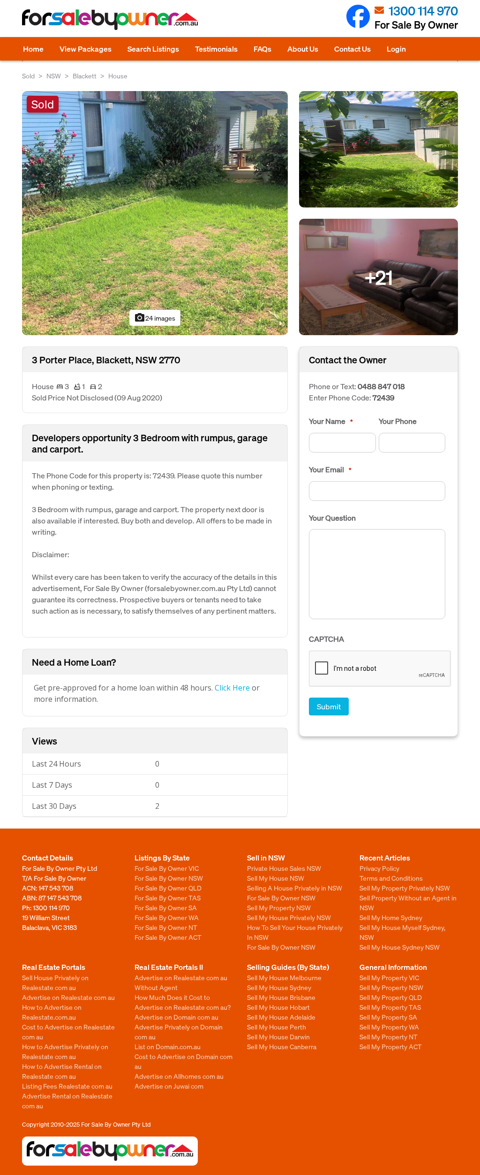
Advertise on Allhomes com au (179, 1076)
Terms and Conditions (391, 878)
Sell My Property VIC (389, 977)
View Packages (86, 49)
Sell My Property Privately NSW (405, 887)
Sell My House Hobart (278, 1007)
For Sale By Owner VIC (167, 868)
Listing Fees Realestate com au (67, 1086)
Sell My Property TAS (390, 1007)
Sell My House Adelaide (281, 1017)
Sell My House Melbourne (284, 977)
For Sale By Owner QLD (168, 887)
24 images (154, 317)
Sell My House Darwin (278, 1036)
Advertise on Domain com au (176, 1017)
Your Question (332, 517)
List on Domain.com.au (168, 1046)
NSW (53, 75)
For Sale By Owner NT (166, 927)
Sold (28, 75)
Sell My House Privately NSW (289, 917)
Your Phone (398, 421)
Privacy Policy (379, 868)
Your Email (330, 469)
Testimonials (216, 49)
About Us (302, 49)
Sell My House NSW (275, 878)
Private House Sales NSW (284, 868)
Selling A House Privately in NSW (294, 887)
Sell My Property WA (389, 1026)
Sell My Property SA (388, 1017)
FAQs (262, 49)
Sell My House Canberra (281, 1046)
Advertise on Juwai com (169, 1086)
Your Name (331, 421)
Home (33, 49)
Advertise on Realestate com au (68, 997)
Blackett (85, 75)
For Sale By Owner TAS (168, 897)
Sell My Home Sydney (391, 917)
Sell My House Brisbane (281, 997)
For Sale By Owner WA (167, 917)
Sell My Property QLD (391, 997)
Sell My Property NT (389, 1036)
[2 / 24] (378, 148)
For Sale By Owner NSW (169, 878)
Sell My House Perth (276, 1026)
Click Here (232, 688)
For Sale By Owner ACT (168, 937)
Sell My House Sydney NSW (400, 947)
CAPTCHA (326, 639)
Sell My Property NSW (279, 907)
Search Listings (153, 49)
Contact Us (352, 49)
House (118, 75)
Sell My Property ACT (391, 1046)
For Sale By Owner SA (166, 907)
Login (396, 49)
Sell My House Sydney (279, 987)
